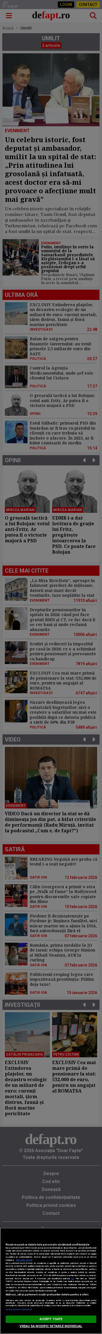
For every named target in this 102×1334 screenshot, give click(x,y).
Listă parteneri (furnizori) (19, 1309)
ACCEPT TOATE (51, 1319)
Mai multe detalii (24, 1260)
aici (72, 1278)
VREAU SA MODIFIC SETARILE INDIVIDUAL (51, 1326)
